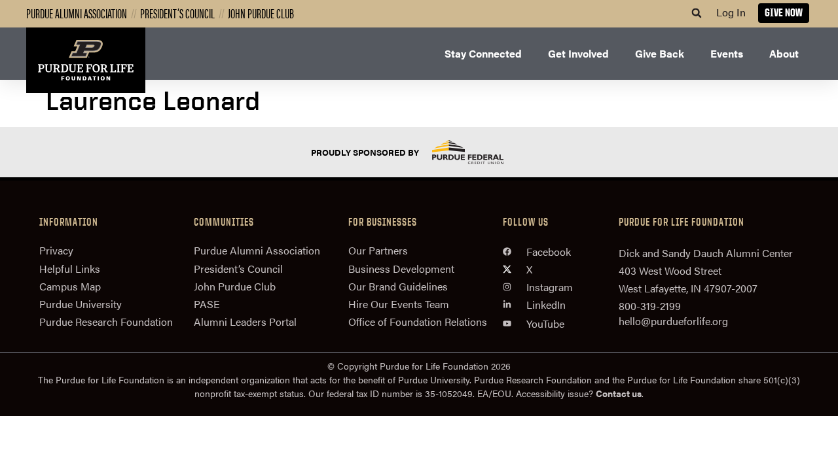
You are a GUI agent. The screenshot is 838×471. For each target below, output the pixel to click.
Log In (731, 12)
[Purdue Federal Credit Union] (479, 152)
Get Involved (578, 53)
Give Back (659, 53)
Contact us (619, 393)
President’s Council (177, 12)
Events (726, 53)
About (784, 53)
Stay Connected (483, 53)
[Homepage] (85, 60)
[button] (696, 13)
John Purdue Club (261, 12)
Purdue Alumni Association (76, 12)
